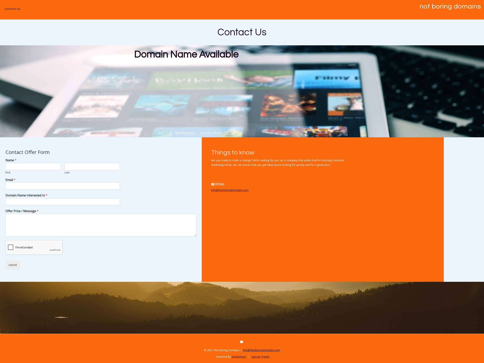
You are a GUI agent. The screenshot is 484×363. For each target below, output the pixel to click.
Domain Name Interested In (26, 195)
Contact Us (12, 8)
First (7, 172)
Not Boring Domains (450, 6)
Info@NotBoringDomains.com (230, 190)
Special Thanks (260, 356)
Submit (13, 265)
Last (67, 172)
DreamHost (239, 356)
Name (10, 160)
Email (10, 180)
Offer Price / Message (22, 211)
